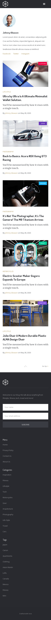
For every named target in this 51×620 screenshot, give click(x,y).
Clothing (42, 63)
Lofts (5, 573)
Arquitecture (8, 509)
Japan (43, 123)
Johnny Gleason (11, 113)
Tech (5, 492)
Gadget (43, 243)
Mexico (6, 584)
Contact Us (7, 456)
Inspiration (7, 475)
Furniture (42, 303)
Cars (4, 531)
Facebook (6, 54)
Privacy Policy (8, 450)
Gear (5, 503)
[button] (44, 4)
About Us (6, 462)
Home (5, 445)
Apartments (7, 556)
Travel (5, 526)
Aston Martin (8, 567)
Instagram (25, 54)
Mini (4, 596)
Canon (5, 550)
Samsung (43, 183)
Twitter (16, 54)
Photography (8, 152)
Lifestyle (6, 486)
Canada (6, 579)
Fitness (5, 480)
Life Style (7, 92)
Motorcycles (8, 271)
